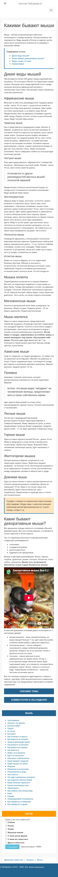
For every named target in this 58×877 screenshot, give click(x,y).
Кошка (11, 825)
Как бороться (13, 750)
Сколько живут (13, 725)
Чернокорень (13, 788)
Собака (11, 822)
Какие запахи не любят (17, 763)
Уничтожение (13, 720)
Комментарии (18, 63)
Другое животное (16, 842)
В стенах (11, 731)
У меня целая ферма (17, 835)
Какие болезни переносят (18, 782)
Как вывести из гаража (17, 747)
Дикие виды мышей (20, 55)
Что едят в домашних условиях (21, 777)
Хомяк (11, 829)
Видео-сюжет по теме (21, 61)
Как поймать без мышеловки (20, 790)
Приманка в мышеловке (18, 769)
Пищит (10, 728)
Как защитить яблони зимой (19, 779)
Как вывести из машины (17, 744)
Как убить (11, 733)
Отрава (10, 796)
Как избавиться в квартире (19, 801)
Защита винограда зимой (18, 741)
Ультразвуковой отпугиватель (20, 798)
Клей (9, 793)
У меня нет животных (18, 839)
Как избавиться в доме (17, 804)
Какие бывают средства (17, 760)
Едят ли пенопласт (15, 755)
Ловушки (11, 766)
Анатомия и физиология (18, 758)
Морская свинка (15, 832)
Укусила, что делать (16, 722)
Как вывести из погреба (17, 739)
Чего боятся (12, 774)
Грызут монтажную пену (18, 785)
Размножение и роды (16, 771)
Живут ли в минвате (16, 752)
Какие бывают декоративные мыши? (28, 58)
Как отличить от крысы (17, 736)
